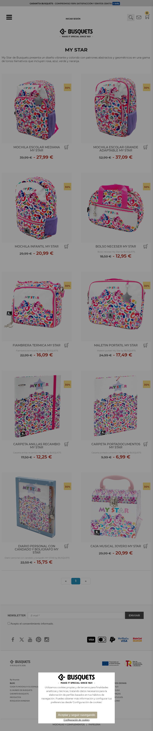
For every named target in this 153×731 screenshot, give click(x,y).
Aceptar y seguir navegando (76, 715)
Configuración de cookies (77, 720)
